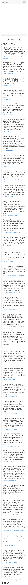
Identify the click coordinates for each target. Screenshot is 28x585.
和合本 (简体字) (7, 85)
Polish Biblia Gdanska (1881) (10, 396)
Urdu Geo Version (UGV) (9, 545)
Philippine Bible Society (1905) (10, 480)
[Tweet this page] (8, 583)
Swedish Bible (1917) (8, 461)
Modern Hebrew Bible (9, 261)
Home (3, 35)
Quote (8, 35)
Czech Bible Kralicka (8, 114)
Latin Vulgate (7, 576)
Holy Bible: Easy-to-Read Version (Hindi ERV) (14, 275)
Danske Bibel (7, 131)
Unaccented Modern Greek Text (11, 514)
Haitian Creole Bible (8, 248)
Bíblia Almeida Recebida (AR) (10, 413)
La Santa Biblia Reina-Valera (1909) (12, 446)
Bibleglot (5, 2)
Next (17, 39)
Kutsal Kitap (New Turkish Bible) (11, 496)
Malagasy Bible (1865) (9, 347)
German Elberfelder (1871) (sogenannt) (12, 232)
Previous (11, 39)
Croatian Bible (7, 99)
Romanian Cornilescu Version (10, 429)
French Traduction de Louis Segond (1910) (13, 215)
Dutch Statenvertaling (8, 150)
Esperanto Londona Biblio (9, 166)
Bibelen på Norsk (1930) (9, 379)
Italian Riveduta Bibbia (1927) (10, 309)
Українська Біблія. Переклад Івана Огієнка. (13, 530)
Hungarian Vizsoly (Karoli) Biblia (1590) (12, 292)
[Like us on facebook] (2, 583)
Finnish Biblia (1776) (8, 196)
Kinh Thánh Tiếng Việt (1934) (10, 562)
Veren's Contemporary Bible (10, 73)
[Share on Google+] (5, 583)
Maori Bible (6, 364)
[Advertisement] (14, 20)
